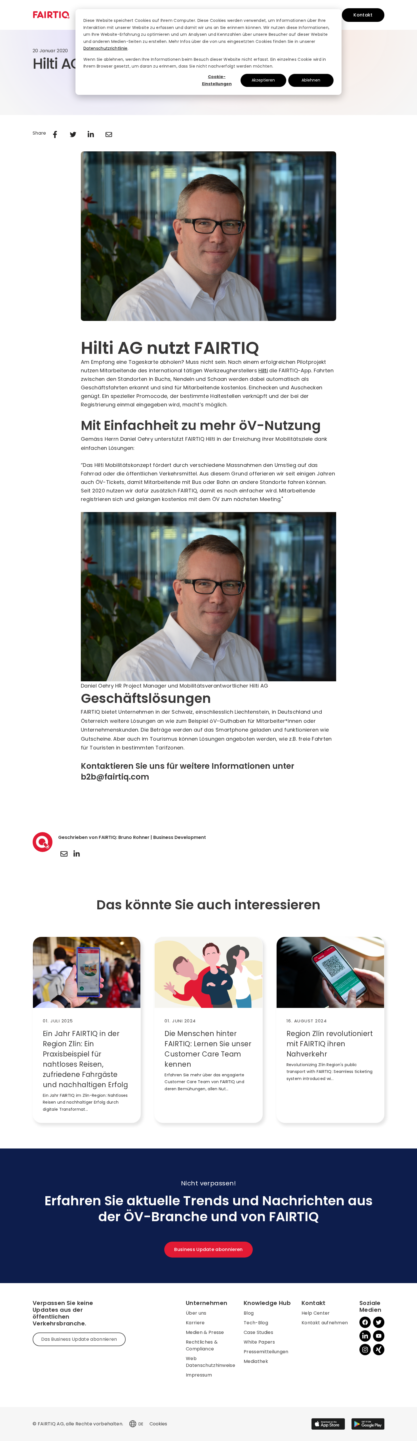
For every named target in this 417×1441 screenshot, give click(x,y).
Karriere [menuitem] (195, 1322)
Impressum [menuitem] (199, 1375)
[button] (133, 1424)
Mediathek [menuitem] (256, 1361)
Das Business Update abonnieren (79, 1339)
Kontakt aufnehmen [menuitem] (325, 1322)
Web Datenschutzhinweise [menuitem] (210, 1362)
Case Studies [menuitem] (258, 1332)
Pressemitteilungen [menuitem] (266, 1351)
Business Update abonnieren (208, 1249)
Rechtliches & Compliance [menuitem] (202, 1345)
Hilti (263, 370)
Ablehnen (311, 80)
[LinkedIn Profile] (76, 853)
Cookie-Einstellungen (217, 80)
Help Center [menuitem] (316, 1313)
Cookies (158, 1424)
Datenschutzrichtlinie (105, 48)
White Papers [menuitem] (259, 1342)
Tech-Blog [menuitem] (256, 1322)
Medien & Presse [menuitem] (205, 1332)
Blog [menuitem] (249, 1313)
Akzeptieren (263, 80)
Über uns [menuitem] (196, 1313)
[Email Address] (64, 853)
